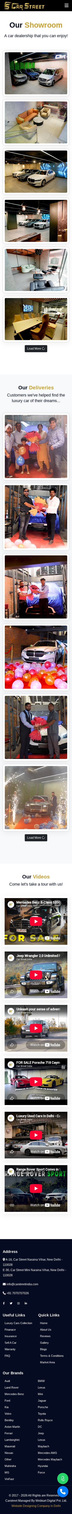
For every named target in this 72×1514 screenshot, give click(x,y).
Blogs (43, 1349)
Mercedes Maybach (50, 1459)
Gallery (44, 1342)
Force (41, 1472)
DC (40, 1426)
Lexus (41, 1387)
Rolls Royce (45, 1420)
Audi (7, 1381)
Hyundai (43, 1465)
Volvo (8, 1413)
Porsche (43, 1407)
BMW (41, 1381)
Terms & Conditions (52, 1355)
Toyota (42, 1413)
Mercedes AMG (47, 1452)
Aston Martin (12, 1426)
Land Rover (12, 1387)
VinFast (9, 1479)
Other (8, 1459)
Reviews (45, 1336)
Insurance (11, 1336)
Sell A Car (10, 1342)
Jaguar (42, 1400)
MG (7, 1472)
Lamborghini (12, 1439)
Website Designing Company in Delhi (36, 1505)
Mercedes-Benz (14, 1394)
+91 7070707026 (17, 1293)
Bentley (9, 1420)
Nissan (9, 1452)
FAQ (7, 1355)
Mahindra (10, 1465)
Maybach (43, 1446)
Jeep (41, 1433)
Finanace (10, 1329)
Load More (34, 348)
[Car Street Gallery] (36, 446)
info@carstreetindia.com (22, 1284)
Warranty (10, 1349)
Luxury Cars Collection (18, 1323)
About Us (45, 1329)
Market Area (47, 1362)
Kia (6, 1407)
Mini (40, 1394)
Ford (7, 1400)
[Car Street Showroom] (36, 73)
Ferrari (9, 1433)
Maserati (10, 1446)
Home (43, 1323)
